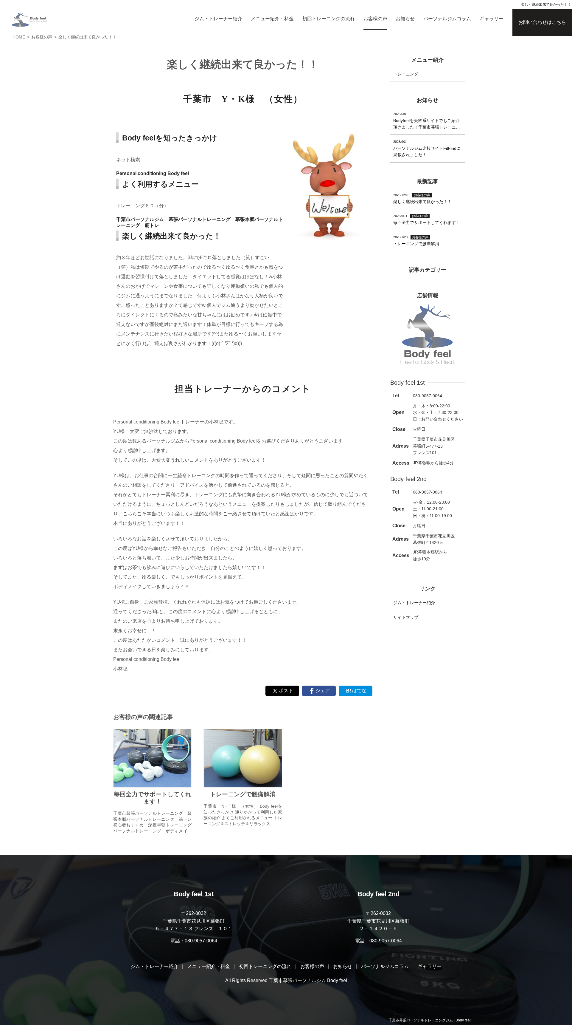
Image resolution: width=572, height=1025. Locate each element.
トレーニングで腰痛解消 (243, 794)
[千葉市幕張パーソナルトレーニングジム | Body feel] (29, 19)
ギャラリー (491, 18)
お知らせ (405, 18)
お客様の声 (375, 18)
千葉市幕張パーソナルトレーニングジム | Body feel (429, 1020)
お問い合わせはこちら (542, 22)
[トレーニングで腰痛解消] (242, 758)
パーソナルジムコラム (447, 18)
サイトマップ (405, 617)
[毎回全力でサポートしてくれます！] (152, 758)
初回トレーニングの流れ (328, 18)
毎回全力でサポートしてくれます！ (152, 798)
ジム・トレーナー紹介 (218, 18)
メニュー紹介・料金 (272, 18)
